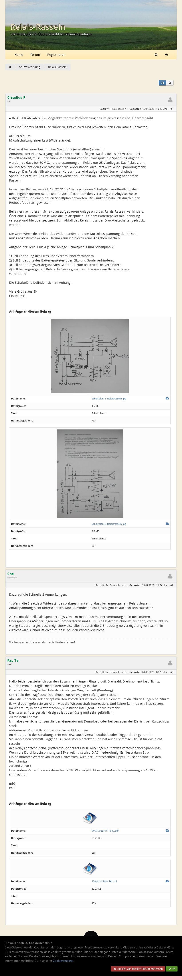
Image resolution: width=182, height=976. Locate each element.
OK (173, 969)
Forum (35, 54)
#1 (171, 108)
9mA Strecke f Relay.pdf (105, 830)
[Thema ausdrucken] (162, 83)
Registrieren (56, 54)
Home (18, 54)
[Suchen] (156, 54)
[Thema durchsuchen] (170, 83)
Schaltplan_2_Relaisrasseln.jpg (109, 523)
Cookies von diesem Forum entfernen (139, 969)
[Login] (166, 54)
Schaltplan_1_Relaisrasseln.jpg (109, 398)
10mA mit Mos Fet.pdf (104, 881)
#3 (171, 672)
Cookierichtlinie (63, 961)
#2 (171, 585)
